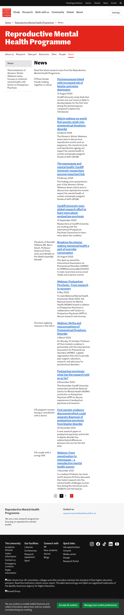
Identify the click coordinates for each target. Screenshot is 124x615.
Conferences (30, 551)
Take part (32, 54)
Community (58, 12)
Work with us (42, 12)
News (105, 3)
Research (27, 12)
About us (9, 54)
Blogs (46, 557)
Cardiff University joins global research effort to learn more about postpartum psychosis (71, 211)
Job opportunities (71, 547)
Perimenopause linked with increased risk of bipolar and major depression (70, 84)
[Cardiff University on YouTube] (117, 544)
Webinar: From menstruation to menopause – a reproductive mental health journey (69, 460)
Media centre (69, 554)
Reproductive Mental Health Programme (34, 23)
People (62, 54)
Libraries (28, 547)
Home (8, 23)
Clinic (54, 54)
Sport (27, 561)
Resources (44, 54)
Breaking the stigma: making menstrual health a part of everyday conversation (73, 247)
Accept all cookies (68, 605)
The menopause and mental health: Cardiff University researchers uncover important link (71, 169)
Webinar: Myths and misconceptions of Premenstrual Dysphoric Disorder (71, 328)
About (79, 12)
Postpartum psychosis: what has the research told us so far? (73, 375)
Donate (97, 3)
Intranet (67, 551)
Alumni (88, 3)
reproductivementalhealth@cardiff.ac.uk (79, 513)
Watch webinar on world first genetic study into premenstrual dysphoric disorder (72, 123)
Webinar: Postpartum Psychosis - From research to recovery (72, 285)
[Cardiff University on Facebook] (98, 544)
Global (70, 12)
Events (114, 3)
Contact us (10, 560)
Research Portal (71, 561)
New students (50, 550)
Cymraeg (116, 13)
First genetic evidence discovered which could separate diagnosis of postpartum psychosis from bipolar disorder (71, 417)
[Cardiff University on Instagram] (92, 544)
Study (16, 12)
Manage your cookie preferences (100, 605)
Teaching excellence (74, 3)
